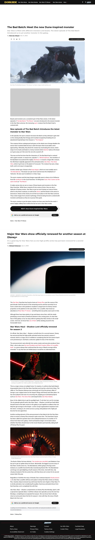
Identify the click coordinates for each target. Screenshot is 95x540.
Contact (46, 526)
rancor (38, 191)
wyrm (36, 123)
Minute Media (10, 535)
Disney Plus (40, 302)
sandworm (19, 179)
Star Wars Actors (57, 2)
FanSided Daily (79, 526)
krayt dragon (35, 169)
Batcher (46, 150)
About (12, 526)
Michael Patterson (15, 246)
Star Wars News (22, 2)
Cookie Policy (64, 529)
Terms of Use (48, 529)
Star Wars (16, 302)
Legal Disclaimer (80, 529)
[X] (85, 2)
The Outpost (39, 140)
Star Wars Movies (33, 2)
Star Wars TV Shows (44, 2)
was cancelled (40, 461)
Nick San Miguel (14, 35)
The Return (30, 121)
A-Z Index (33, 532)
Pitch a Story (13, 529)
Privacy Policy (34, 529)
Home (12, 221)
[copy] (19, 39)
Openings (33, 526)
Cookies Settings (49, 532)
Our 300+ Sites (64, 526)
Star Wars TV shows (25, 311)
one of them (32, 320)
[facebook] (82, 2)
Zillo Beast (36, 159)
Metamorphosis (44, 157)
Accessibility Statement (17, 532)
